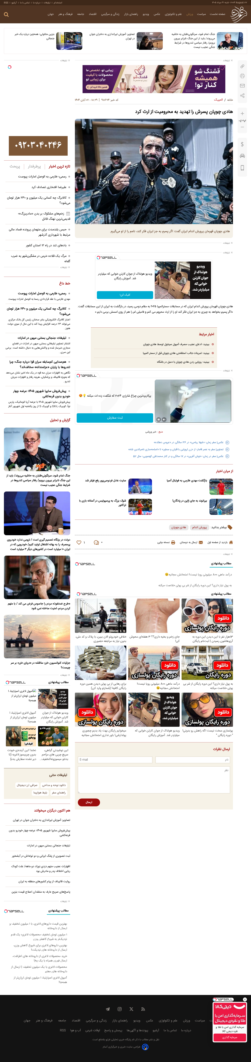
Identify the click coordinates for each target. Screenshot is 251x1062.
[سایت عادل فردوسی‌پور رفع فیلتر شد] (140, 487)
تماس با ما (25, 3)
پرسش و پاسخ (113, 1030)
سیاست (201, 14)
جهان (51, 14)
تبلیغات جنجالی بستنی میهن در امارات (42, 338)
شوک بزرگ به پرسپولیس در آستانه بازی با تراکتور (102, 503)
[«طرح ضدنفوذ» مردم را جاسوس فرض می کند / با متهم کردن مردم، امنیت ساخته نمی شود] (37, 577)
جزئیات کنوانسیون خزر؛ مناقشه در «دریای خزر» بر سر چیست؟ (40, 665)
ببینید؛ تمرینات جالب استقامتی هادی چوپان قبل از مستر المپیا (176, 353)
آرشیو (14, 3)
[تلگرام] (107, 1009)
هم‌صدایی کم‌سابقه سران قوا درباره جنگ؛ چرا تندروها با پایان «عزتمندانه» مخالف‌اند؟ (39, 364)
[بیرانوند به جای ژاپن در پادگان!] (221, 507)
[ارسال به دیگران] (242, 85)
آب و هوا (75, 1030)
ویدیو (146, 14)
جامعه (81, 14)
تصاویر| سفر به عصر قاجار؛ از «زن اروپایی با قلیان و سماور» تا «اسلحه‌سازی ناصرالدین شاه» (176, 449)
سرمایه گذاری (229, 1037)
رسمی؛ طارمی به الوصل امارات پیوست (42, 176)
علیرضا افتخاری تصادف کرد (49, 187)
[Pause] (158, 419)
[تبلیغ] (154, 79)
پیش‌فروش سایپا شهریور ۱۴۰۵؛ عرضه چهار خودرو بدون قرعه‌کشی (41, 394)
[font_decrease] (242, 127)
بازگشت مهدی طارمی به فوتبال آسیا (187, 481)
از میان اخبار (224, 471)
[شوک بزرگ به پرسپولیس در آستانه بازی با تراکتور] (140, 507)
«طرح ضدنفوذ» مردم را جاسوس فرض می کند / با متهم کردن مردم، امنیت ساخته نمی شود (39, 606)
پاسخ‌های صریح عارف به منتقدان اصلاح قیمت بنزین (41, 892)
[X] (131, 1009)
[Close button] (245, 999)
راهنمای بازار (131, 14)
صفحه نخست (217, 14)
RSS (6, 3)
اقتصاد (93, 14)
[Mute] (164, 419)
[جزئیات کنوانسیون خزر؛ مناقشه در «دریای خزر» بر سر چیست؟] (37, 636)
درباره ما (36, 3)
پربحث (15, 166)
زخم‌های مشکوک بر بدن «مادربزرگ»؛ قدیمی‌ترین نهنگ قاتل (44, 216)
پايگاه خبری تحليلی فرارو (118, 1040)
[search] (6, 14)
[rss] (143, 1009)
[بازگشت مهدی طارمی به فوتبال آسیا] (221, 487)
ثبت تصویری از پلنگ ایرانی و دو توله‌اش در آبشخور (41, 856)
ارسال (89, 802)
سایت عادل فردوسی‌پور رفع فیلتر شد (105, 481)
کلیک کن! (125, 295)
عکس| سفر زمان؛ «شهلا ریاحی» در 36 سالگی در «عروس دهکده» (189, 442)
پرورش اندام (199, 527)
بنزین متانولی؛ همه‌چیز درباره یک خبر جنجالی (34, 36)
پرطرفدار (34, 166)
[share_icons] (242, 95)
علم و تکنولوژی (174, 14)
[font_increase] (242, 113)
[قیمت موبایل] (242, 169)
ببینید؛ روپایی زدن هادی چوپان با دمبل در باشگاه (183, 362)
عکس (157, 14)
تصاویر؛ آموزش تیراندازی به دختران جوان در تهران (112, 36)
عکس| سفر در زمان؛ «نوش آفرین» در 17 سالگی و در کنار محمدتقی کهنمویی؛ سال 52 (178, 456)
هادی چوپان (178, 527)
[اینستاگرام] (119, 1009)
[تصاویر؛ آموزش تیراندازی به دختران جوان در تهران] (150, 41)
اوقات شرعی (92, 1030)
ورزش (189, 14)
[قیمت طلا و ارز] (242, 145)
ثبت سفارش (115, 418)
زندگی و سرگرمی (110, 14)
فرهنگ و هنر (65, 14)
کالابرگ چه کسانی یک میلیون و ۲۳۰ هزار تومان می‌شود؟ (38, 311)
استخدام (58, 3)
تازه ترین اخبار (59, 166)
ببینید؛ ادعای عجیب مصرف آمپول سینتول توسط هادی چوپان (176, 344)
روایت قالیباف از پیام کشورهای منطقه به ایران (44, 881)
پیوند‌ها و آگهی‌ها (137, 1030)
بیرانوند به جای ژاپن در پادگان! (190, 501)
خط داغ (64, 284)
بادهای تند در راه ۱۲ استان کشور (46, 245)
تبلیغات (47, 3)
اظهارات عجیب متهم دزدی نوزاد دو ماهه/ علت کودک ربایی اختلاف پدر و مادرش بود (40, 869)
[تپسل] (98, 258)
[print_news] (242, 76)
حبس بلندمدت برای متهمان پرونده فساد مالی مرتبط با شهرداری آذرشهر (39, 232)
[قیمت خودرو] (242, 157)
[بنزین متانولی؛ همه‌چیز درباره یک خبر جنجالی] (69, 41)
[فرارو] (238, 14)
